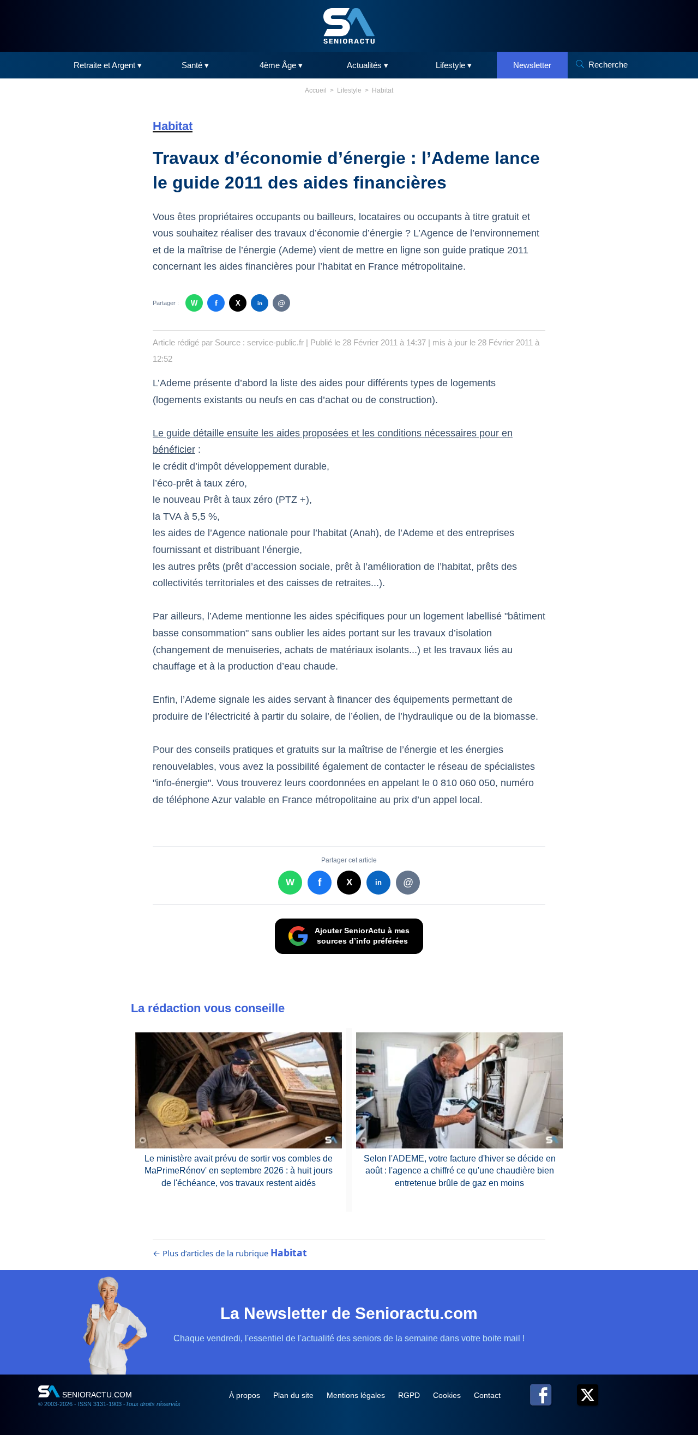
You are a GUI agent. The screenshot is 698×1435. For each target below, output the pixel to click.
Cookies (448, 1395)
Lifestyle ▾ (454, 65)
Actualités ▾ (367, 65)
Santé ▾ (195, 65)
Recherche (608, 64)
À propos (245, 1395)
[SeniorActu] (349, 26)
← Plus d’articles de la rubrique (230, 1253)
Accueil (316, 90)
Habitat (382, 90)
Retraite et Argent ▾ (108, 65)
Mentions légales (357, 1395)
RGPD (410, 1395)
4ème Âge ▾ (281, 65)
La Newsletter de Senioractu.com (349, 1313)
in (259, 303)
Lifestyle (349, 90)
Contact (487, 1395)
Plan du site (294, 1395)
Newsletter (532, 65)
